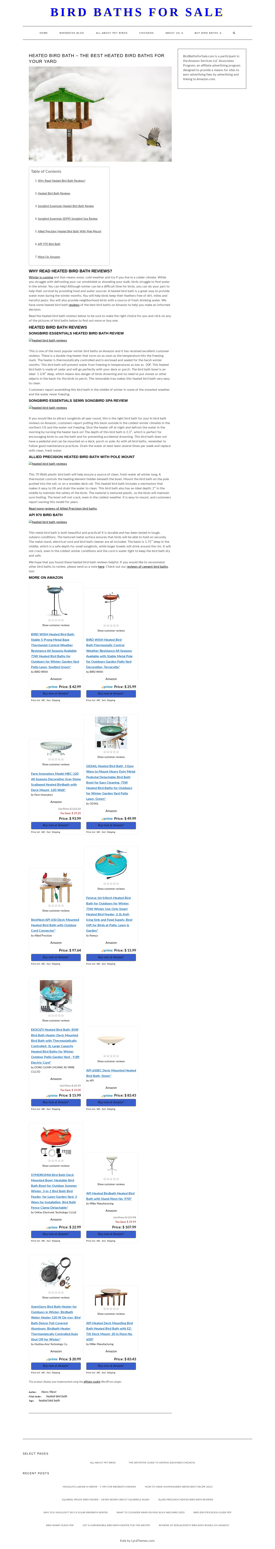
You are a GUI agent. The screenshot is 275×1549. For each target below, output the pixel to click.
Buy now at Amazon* (56, 693)
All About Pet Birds (112, 33)
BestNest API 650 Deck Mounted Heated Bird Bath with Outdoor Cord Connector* (55, 925)
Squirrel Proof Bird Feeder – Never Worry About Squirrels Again (105, 1499)
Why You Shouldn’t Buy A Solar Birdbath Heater (75, 1512)
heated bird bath (49, 1400)
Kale (123, 1540)
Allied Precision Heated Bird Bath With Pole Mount (69, 231)
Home (44, 33)
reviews (74, 305)
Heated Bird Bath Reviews (54, 193)
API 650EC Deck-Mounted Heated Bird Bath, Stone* (111, 1073)
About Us (173, 33)
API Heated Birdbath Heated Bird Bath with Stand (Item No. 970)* (110, 1196)
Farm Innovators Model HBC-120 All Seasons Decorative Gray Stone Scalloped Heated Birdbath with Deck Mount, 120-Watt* (56, 782)
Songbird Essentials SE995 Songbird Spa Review (68, 218)
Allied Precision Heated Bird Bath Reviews (185, 1499)
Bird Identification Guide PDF (212, 1512)
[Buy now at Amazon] (56, 599)
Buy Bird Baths (207, 33)
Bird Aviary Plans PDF (60, 1525)
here (101, 566)
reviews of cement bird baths (147, 566)
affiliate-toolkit (92, 1382)
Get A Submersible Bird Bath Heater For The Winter (116, 1525)
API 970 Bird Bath (49, 244)
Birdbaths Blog (72, 33)
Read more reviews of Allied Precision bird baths (63, 508)
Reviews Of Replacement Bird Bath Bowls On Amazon (194, 1525)
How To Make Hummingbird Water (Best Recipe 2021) (178, 1487)
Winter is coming (41, 277)
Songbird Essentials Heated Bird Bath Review (66, 206)
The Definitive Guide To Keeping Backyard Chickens (162, 1462)
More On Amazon (49, 257)
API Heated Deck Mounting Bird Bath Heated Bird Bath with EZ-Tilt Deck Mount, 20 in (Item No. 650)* (109, 1331)
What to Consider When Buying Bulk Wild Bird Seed (151, 1512)
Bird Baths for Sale (137, 12)
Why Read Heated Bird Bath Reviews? (61, 180)
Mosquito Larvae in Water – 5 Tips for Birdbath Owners (99, 1487)
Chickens (146, 33)
